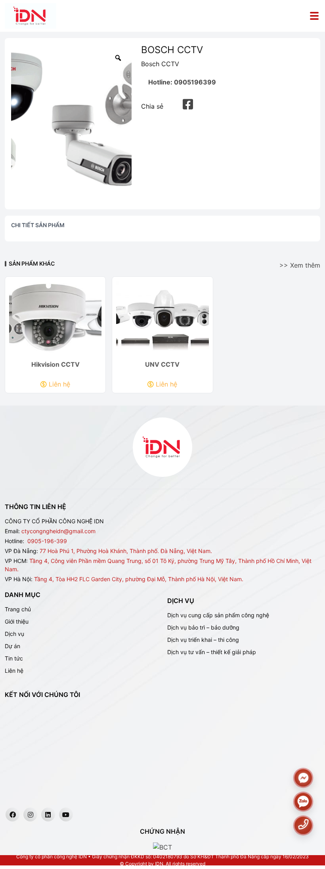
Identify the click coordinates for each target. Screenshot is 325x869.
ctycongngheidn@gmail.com (58, 531)
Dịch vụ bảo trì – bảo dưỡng (203, 627)
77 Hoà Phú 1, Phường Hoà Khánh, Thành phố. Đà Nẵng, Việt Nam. (126, 550)
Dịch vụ (14, 633)
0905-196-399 (47, 541)
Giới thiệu (17, 621)
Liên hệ (59, 384)
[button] (188, 104)
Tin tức (14, 658)
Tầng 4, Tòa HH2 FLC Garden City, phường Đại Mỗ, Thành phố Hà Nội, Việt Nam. (138, 579)
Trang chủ (18, 609)
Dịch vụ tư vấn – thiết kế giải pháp (211, 652)
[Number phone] (303, 824)
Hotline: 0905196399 (182, 82)
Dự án (12, 646)
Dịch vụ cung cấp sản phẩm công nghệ (218, 615)
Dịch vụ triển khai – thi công (203, 639)
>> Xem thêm (299, 265)
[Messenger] (303, 778)
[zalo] (303, 802)
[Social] (12, 814)
